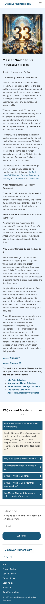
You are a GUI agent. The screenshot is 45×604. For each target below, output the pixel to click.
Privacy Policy (9, 569)
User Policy (7, 583)
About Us (6, 587)
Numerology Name (17, 383)
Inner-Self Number (11, 175)
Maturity (6, 178)
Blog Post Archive (10, 592)
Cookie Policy (9, 573)
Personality (34, 175)
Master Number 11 (11, 358)
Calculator (31, 383)
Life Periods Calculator (19, 389)
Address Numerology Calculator (23, 393)
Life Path (32, 172)
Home (5, 564)
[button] (22, 425)
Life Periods (19, 178)
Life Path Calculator (17, 380)
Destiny (24, 175)
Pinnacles (34, 178)
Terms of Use (8, 578)
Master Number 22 (11, 363)
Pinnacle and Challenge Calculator (24, 386)
